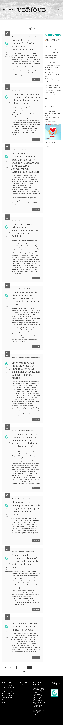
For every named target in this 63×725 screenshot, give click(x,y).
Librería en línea (53, 40)
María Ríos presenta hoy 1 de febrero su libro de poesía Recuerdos (38, 711)
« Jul (3, 702)
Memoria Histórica (30, 357)
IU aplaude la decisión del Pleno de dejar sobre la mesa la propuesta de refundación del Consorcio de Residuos (25, 298)
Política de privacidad (54, 705)
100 (35, 667)
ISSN (51, 699)
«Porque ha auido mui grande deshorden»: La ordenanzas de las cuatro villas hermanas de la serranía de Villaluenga (52, 59)
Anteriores (7, 667)
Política (27, 36)
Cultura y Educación (18, 36)
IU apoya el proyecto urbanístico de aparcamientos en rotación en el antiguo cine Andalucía (25, 230)
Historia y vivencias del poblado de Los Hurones (38, 689)
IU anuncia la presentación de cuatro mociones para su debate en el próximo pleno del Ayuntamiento (26, 98)
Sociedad (31, 36)
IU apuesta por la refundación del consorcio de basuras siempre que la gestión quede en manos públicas (25, 561)
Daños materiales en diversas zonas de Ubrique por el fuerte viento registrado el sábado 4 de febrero (52, 115)
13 (8, 693)
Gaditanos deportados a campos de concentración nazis (52, 81)
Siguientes (25, 671)
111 (17, 671)
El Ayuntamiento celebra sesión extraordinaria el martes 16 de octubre (24, 626)
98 (24, 667)
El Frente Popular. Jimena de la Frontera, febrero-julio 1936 (52, 67)
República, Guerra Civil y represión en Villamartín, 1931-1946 (52, 74)
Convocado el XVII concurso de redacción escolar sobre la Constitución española (23, 45)
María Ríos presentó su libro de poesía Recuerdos (39, 704)
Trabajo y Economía (23, 430)
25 (4, 697)
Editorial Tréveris (37, 683)
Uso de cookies (54, 707)
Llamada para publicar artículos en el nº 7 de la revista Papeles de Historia (39, 697)
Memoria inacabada (50, 49)
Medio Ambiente (17, 289)
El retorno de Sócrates (51, 52)
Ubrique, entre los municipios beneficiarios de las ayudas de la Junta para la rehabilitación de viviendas (26, 508)
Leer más (36, 79)
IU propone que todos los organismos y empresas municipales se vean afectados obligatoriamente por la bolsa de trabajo (26, 440)
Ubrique (37, 36)
